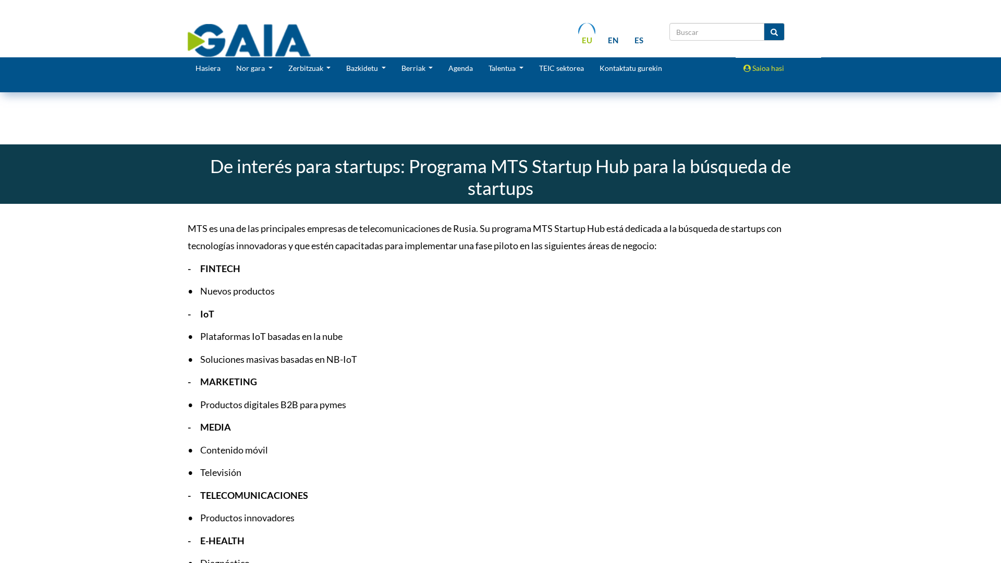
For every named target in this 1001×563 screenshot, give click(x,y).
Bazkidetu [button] (363, 68)
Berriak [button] (414, 68)
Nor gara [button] (251, 68)
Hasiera (208, 68)
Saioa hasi (767, 68)
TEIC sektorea (561, 68)
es (638, 40)
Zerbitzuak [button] (306, 68)
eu (587, 40)
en (613, 40)
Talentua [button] (503, 68)
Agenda (460, 68)
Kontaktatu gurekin (631, 68)
